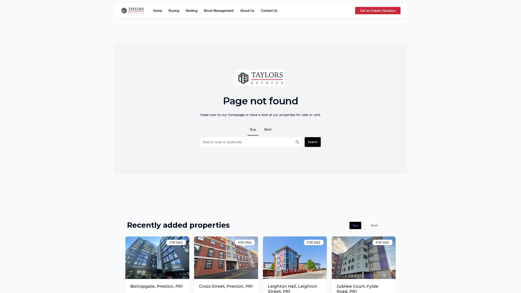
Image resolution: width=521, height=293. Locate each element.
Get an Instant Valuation (378, 11)
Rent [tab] (374, 225)
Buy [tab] (355, 225)
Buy (253, 129)
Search (312, 142)
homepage (236, 115)
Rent (267, 129)
